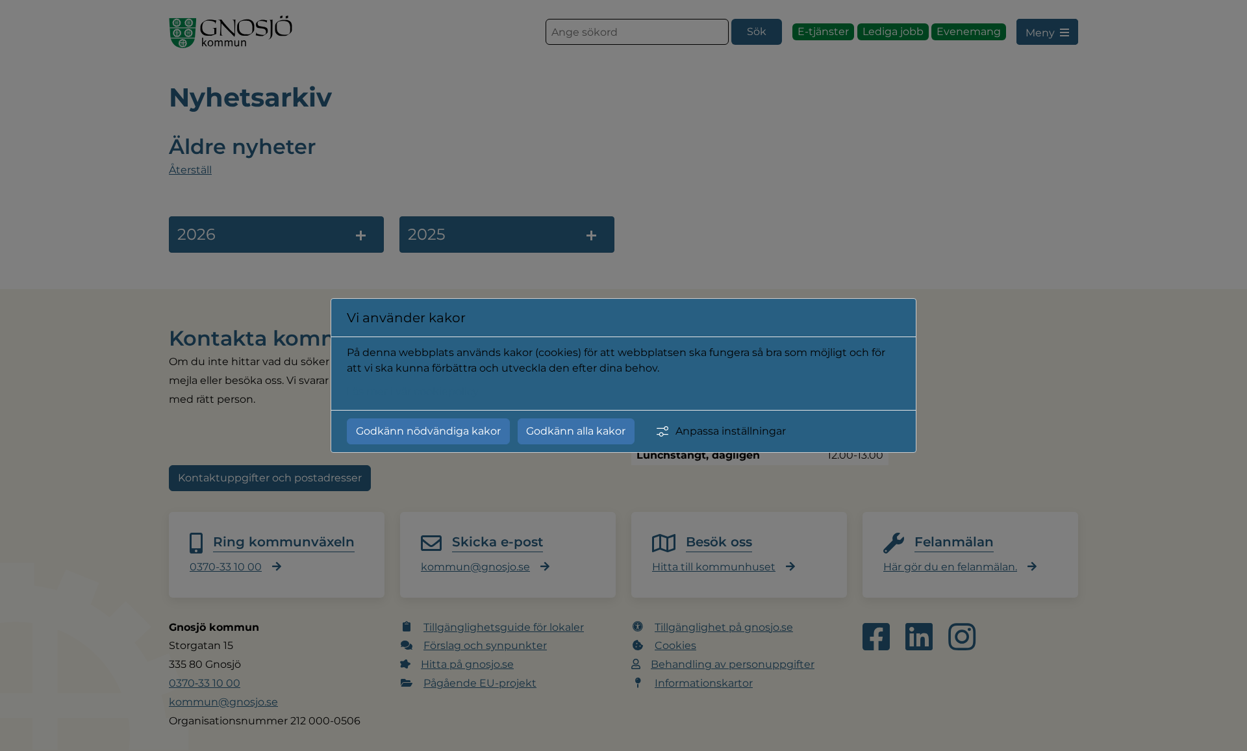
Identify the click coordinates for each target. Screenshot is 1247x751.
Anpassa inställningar (730, 431)
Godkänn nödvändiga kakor (428, 431)
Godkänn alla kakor (575, 431)
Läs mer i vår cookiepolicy (413, 391)
